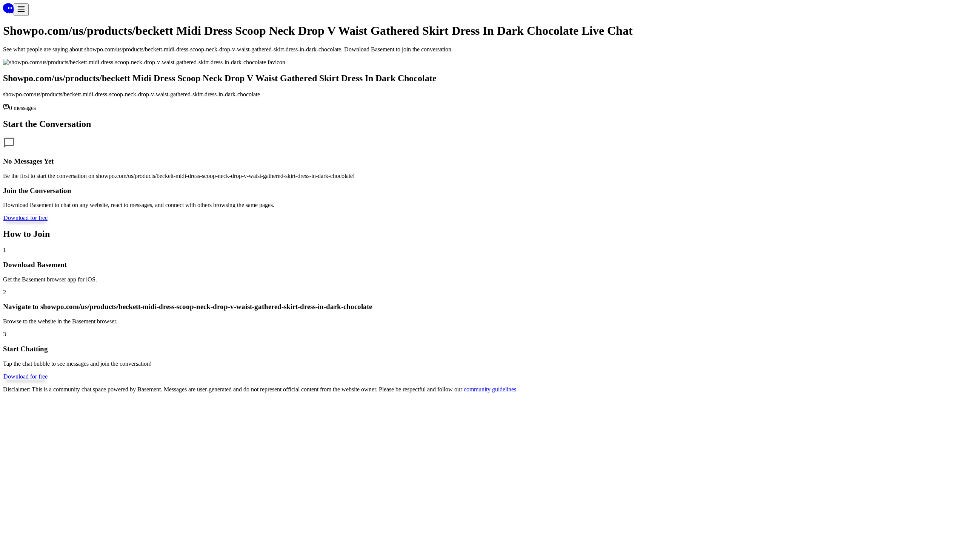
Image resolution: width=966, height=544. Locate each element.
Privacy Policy (245, 462)
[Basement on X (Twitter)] (21, 476)
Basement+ (16, 462)
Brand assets (135, 462)
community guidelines (490, 389)
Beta (203, 462)
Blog (114, 462)
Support (218, 462)
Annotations (71, 462)
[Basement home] (8, 11)
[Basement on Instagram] (21, 493)
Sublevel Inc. (18, 514)
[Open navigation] (21, 9)
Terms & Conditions (174, 462)
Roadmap (97, 462)
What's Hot (43, 462)
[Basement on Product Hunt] (21, 501)
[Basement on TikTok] (21, 484)
